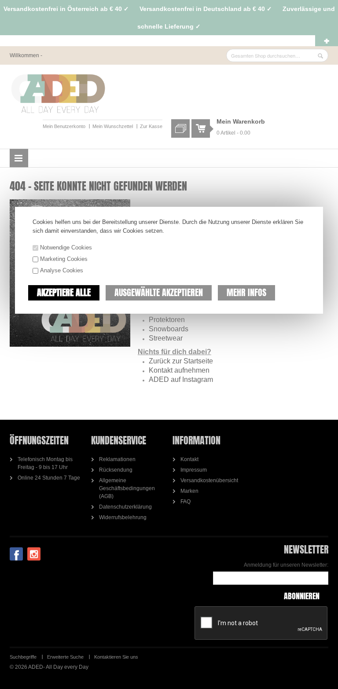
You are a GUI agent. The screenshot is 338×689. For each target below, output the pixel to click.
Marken (189, 491)
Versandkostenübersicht (209, 480)
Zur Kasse (151, 126)
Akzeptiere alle (64, 292)
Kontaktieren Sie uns (116, 657)
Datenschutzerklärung (125, 507)
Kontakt (189, 459)
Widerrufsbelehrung (123, 517)
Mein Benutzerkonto (64, 126)
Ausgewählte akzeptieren (158, 292)
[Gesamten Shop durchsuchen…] (320, 56)
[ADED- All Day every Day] (58, 94)
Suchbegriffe (23, 657)
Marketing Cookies (64, 259)
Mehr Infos (246, 292)
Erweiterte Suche (65, 657)
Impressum (193, 470)
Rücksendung (115, 470)
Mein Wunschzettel (112, 126)
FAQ (185, 501)
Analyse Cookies (61, 270)
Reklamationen (117, 459)
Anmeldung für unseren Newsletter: (286, 565)
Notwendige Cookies (66, 247)
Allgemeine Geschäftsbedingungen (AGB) (127, 488)
